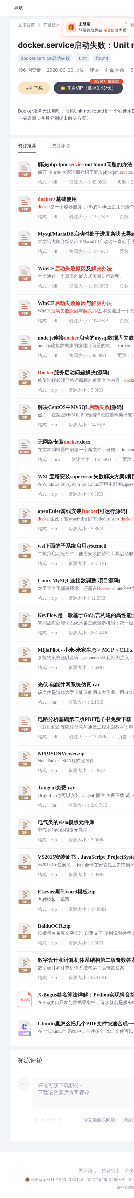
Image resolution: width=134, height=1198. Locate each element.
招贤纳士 (111, 1170)
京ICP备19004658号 (106, 1179)
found (102, 58)
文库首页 (26, 24)
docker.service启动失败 (45, 58)
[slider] (48, 1120)
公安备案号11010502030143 (57, 1179)
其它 (73, 24)
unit (83, 58)
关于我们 (87, 1170)
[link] (26, 24)
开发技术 (51, 24)
